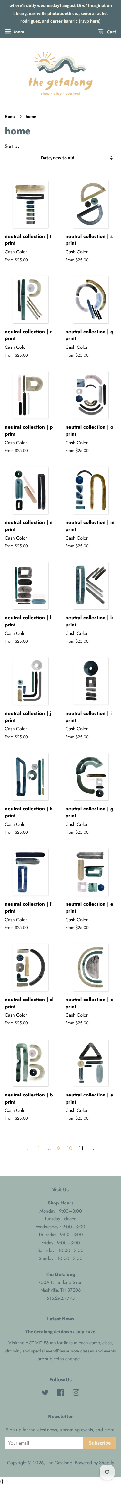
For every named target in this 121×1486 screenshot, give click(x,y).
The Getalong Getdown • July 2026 (60, 1332)
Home (10, 117)
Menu (19, 31)
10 (69, 1148)
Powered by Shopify (94, 1462)
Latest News (60, 1318)
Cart (111, 32)
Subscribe (100, 1443)
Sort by (12, 146)
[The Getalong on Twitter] (45, 1394)
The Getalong (59, 1462)
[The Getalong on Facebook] (60, 1394)
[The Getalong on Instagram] (75, 1394)
